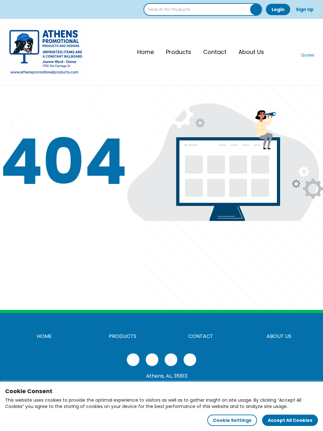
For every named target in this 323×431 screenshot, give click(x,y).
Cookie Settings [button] (232, 420)
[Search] (255, 9)
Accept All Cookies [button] (290, 420)
